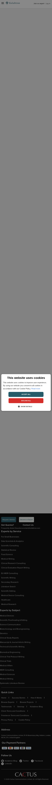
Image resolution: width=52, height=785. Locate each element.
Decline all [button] (26, 401)
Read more (35, 388)
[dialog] (26, 392)
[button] (26, 406)
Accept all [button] (26, 394)
